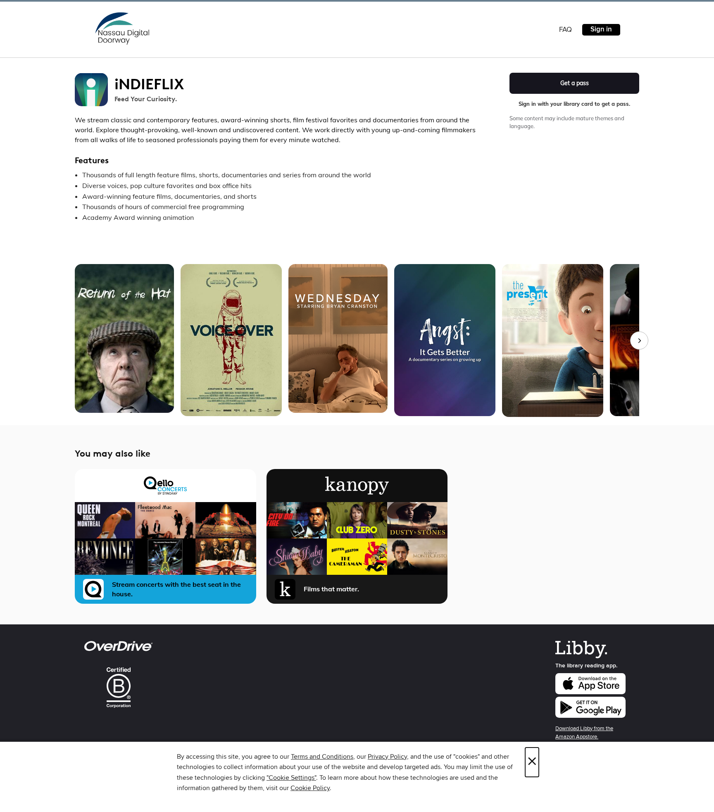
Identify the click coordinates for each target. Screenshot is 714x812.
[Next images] (639, 340)
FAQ (565, 29)
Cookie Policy (310, 788)
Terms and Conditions (322, 756)
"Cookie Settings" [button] (291, 778)
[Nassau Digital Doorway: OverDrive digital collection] (122, 28)
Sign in (601, 29)
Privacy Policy (387, 756)
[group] (357, 340)
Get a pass (574, 83)
